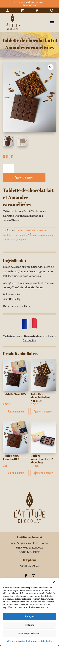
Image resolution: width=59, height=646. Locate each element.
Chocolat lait (9, 239)
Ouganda (22, 239)
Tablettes (42, 230)
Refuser (29, 625)
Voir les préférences (29, 633)
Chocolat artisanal (26, 230)
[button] (54, 581)
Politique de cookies (15, 641)
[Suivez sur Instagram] (33, 576)
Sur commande (16, 411)
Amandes (47, 235)
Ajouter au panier (24, 177)
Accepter (29, 616)
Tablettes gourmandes (15, 235)
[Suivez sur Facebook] (26, 576)
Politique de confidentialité (39, 641)
